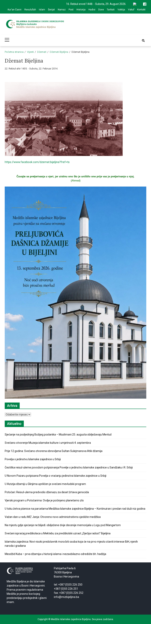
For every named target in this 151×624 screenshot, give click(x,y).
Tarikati (111, 9)
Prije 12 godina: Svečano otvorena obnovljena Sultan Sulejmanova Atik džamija (53, 451)
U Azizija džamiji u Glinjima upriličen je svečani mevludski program (45, 484)
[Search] (143, 40)
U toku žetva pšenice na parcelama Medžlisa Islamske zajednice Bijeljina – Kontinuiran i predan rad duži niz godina (75, 508)
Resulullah (30, 9)
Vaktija (121, 9)
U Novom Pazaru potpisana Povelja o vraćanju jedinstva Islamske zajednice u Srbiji (55, 475)
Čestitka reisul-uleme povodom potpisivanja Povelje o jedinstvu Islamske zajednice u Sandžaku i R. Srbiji (69, 467)
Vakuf (131, 9)
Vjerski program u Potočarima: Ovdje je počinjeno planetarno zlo (44, 500)
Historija (81, 9)
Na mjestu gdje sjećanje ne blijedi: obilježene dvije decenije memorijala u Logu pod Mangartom (63, 525)
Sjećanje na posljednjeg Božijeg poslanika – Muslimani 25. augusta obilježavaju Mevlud (58, 434)
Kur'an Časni (14, 9)
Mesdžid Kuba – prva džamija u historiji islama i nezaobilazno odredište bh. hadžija (55, 554)
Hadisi (91, 9)
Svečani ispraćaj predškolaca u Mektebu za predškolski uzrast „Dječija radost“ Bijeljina (57, 533)
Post (71, 9)
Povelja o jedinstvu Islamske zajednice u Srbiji (33, 459)
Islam (42, 9)
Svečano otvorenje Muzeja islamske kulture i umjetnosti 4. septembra (48, 442)
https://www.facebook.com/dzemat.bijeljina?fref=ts (37, 162)
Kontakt (141, 9)
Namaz (62, 9)
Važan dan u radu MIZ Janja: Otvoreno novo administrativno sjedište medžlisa (53, 516)
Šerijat (51, 9)
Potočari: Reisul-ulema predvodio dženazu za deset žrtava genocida (47, 492)
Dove (101, 9)
